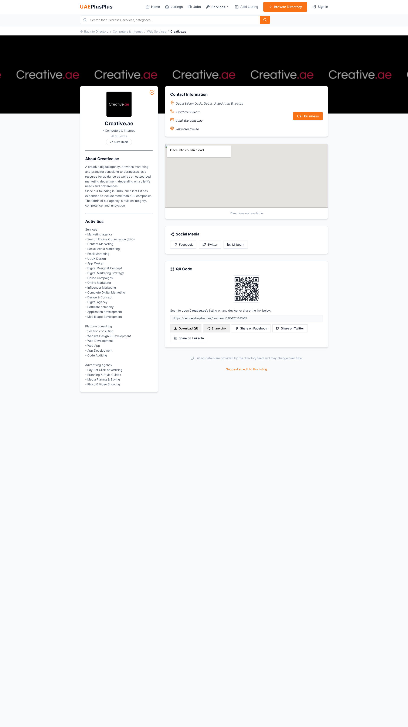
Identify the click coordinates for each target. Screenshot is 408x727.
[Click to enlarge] (246, 289)
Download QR (188, 328)
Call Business (308, 116)
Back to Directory (96, 31)
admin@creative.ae (189, 120)
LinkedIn (238, 244)
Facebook (186, 244)
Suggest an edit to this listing (246, 369)
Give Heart (121, 142)
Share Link (219, 328)
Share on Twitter (292, 328)
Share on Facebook (253, 328)
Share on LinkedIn (191, 338)
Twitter (212, 244)
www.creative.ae (187, 129)
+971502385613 (188, 112)
